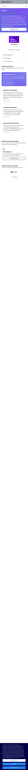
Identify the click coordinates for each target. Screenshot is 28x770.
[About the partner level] (19, 50)
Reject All (14, 764)
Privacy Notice (17, 757)
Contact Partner (14, 29)
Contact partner (9, 83)
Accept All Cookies (14, 767)
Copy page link (8, 61)
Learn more (5, 101)
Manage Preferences (14, 760)
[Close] (25, 6)
